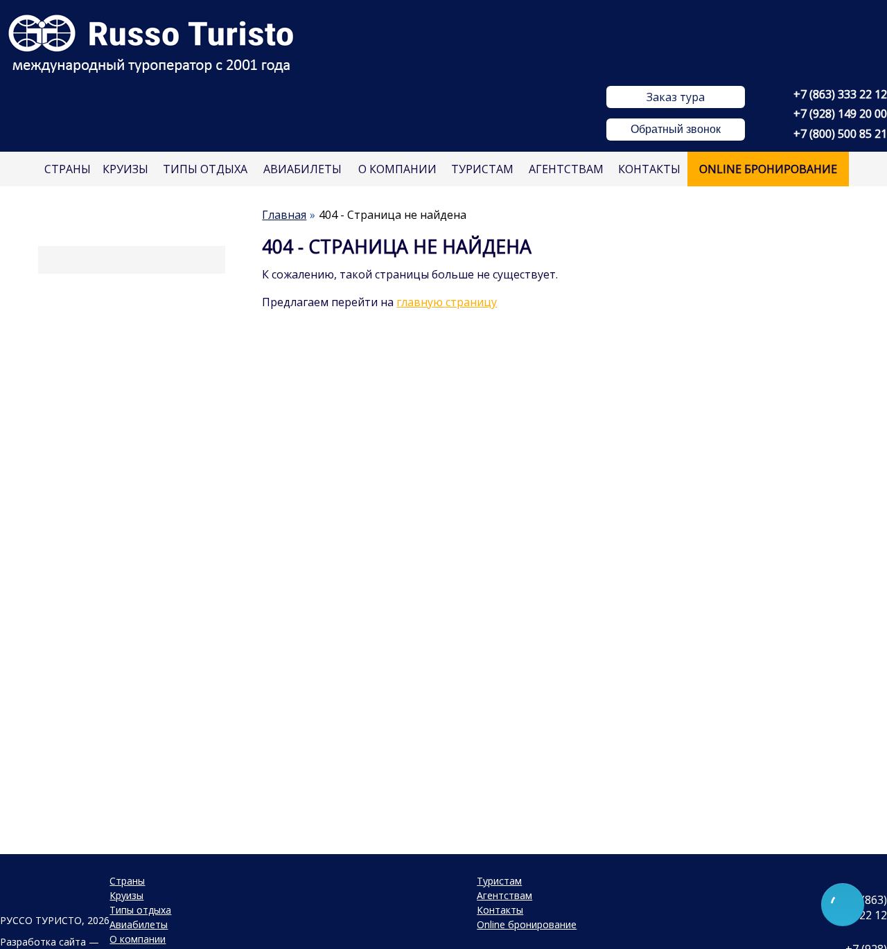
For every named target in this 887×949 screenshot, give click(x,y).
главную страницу (446, 302)
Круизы (125, 169)
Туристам (482, 169)
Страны (67, 169)
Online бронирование (768, 169)
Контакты (649, 169)
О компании (397, 169)
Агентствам (566, 169)
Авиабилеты (302, 169)
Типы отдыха (205, 169)
